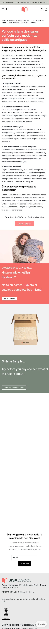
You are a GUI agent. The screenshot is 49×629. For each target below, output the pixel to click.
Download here (24, 223)
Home (4, 20)
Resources (11, 20)
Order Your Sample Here (14, 387)
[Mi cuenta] (41, 9)
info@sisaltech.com (25, 592)
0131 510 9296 (8, 592)
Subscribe (24, 563)
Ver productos (9, 298)
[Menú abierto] (2, 9)
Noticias (19, 20)
